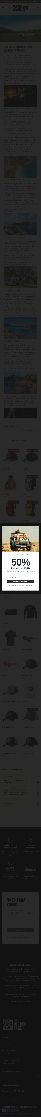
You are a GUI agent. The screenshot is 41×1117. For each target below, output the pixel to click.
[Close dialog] (37, 528)
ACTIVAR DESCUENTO (20, 582)
